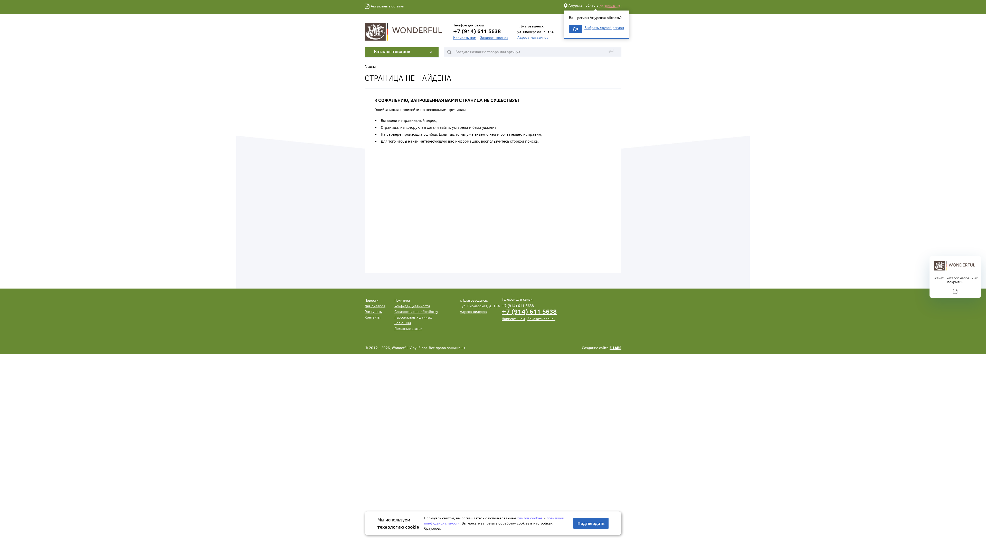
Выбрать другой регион (604, 28)
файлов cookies (530, 518)
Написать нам (464, 37)
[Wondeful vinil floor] (404, 31)
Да (575, 29)
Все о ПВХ (402, 322)
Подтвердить (590, 523)
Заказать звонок (494, 37)
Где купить (373, 311)
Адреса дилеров (473, 311)
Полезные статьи (408, 328)
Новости (371, 300)
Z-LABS (615, 347)
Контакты (373, 317)
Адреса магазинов (532, 37)
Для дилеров (375, 305)
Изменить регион (610, 5)
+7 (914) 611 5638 (529, 311)
